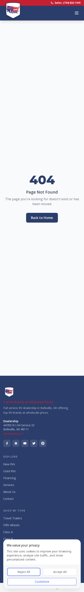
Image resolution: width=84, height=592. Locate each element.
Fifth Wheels (11, 525)
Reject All (24, 572)
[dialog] (42, 564)
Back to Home (42, 217)
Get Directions (11, 433)
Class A (8, 532)
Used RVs (9, 471)
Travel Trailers (12, 518)
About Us (9, 492)
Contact (8, 499)
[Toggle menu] (77, 13)
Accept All (60, 572)
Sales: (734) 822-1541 (68, 2)
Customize (42, 581)
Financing (9, 478)
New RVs (9, 464)
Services (8, 485)
